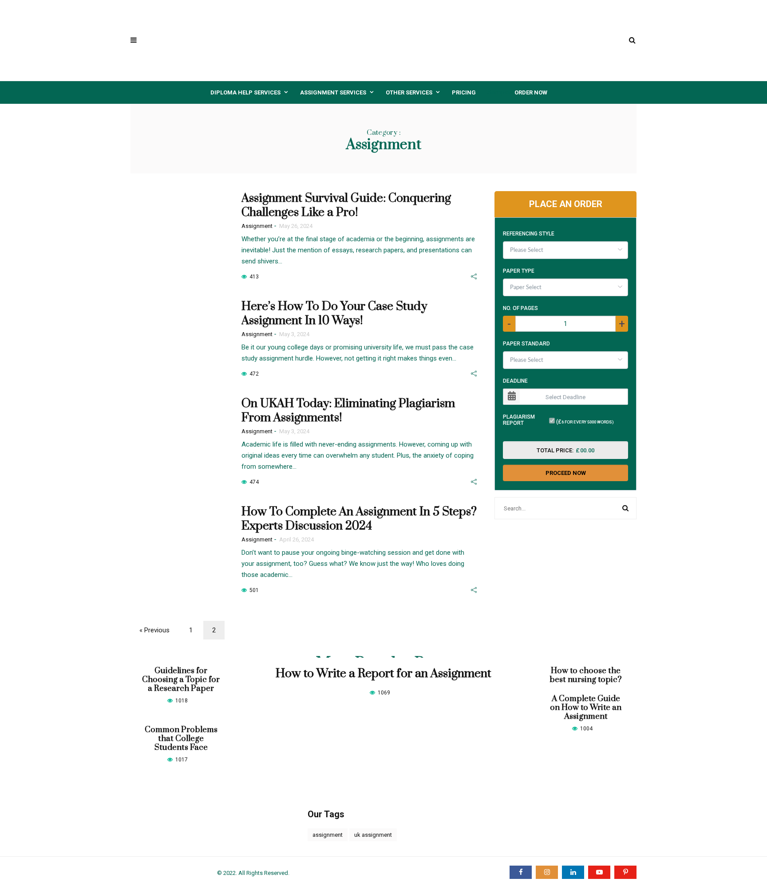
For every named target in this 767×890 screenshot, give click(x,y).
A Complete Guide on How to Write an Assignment (585, 707)
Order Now (530, 92)
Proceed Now (566, 473)
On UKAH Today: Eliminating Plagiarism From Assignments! (348, 410)
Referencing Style (528, 234)
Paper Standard (526, 344)
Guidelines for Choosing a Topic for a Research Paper (181, 680)
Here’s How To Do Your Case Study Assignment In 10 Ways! (334, 313)
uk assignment (373, 834)
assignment (327, 834)
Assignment (257, 226)
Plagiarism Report (519, 420)
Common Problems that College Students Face (181, 739)
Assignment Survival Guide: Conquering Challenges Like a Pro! (346, 205)
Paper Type (518, 271)
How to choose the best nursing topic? (586, 675)
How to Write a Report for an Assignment (383, 673)
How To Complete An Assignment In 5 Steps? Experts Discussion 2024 (359, 518)
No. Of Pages (520, 308)
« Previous (154, 630)
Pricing (464, 92)
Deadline (515, 381)
